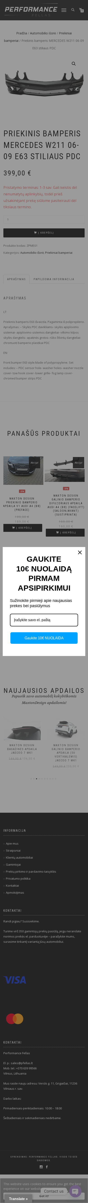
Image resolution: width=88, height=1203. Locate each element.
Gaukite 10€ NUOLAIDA (44, 638)
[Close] (79, 552)
